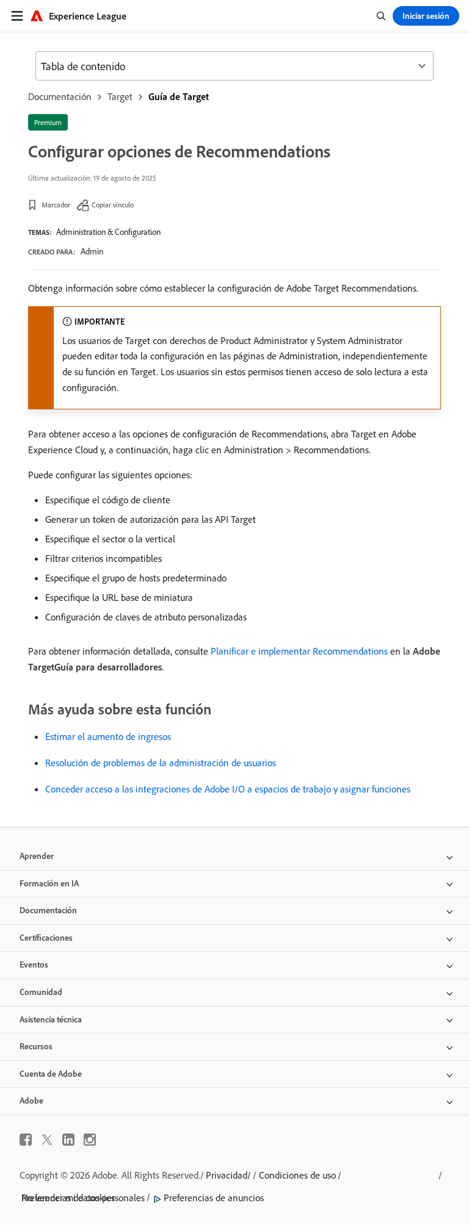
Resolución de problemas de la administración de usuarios (160, 762)
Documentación (60, 96)
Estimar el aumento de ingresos (108, 736)
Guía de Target (178, 96)
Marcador (56, 204)
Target (120, 96)
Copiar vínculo (113, 204)
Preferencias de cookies (68, 1197)
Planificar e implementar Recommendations (299, 651)
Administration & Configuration (108, 231)
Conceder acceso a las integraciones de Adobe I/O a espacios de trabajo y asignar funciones (227, 789)
